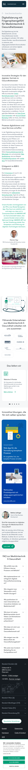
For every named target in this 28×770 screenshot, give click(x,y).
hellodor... (10, 676)
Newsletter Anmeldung (11, 721)
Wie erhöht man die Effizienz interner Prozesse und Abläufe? (12, 568)
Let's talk (7, 546)
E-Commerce (9, 173)
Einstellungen (14, 766)
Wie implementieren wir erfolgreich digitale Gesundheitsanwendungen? (12, 579)
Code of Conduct (20, 733)
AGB (3, 737)
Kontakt (4, 729)
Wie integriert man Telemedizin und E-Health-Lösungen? (10, 591)
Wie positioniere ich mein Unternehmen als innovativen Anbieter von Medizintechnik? (12, 602)
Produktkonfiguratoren (9, 159)
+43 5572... (11, 679)
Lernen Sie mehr (6, 753)
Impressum (5, 733)
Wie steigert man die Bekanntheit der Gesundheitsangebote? (12, 639)
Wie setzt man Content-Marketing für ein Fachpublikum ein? (12, 650)
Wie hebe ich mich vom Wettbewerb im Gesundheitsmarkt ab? (12, 629)
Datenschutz (19, 729)
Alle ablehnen (14, 762)
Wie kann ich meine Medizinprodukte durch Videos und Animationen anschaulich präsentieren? (12, 616)
